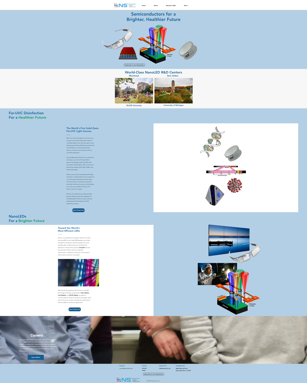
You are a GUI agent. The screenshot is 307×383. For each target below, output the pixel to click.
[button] (156, 4)
